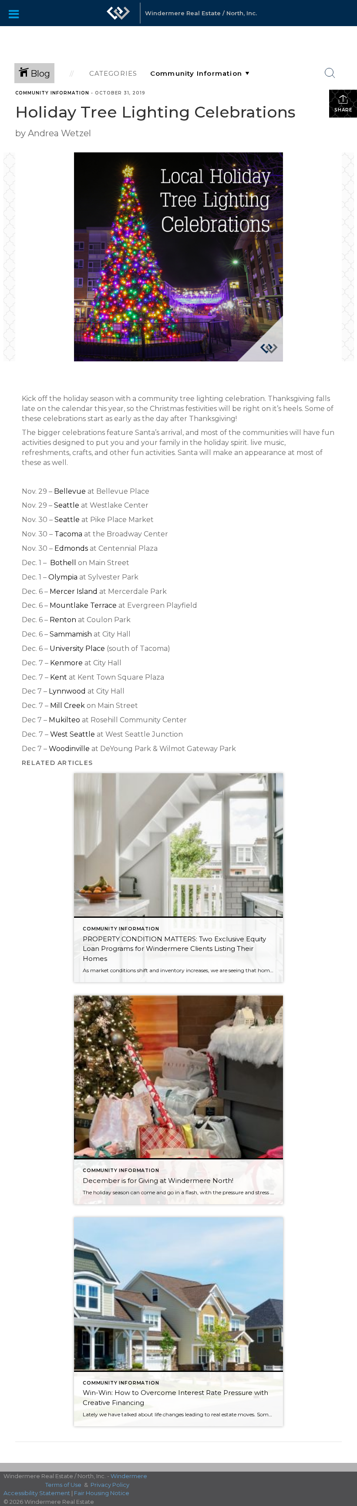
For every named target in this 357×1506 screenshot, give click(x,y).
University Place (77, 648)
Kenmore (66, 663)
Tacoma (68, 534)
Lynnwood (67, 691)
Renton (63, 620)
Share (343, 110)
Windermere (129, 1475)
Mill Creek (67, 705)
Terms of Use (63, 1484)
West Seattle (72, 734)
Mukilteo (64, 720)
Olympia (62, 577)
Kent (58, 677)
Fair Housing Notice (101, 1492)
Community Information (52, 93)
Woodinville (69, 749)
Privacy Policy (110, 1484)
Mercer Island (74, 591)
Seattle (66, 505)
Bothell (63, 563)
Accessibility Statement (36, 1492)
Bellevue (70, 491)
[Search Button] (330, 73)
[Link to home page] (118, 17)
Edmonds (71, 548)
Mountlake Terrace (83, 605)
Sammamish (71, 634)
